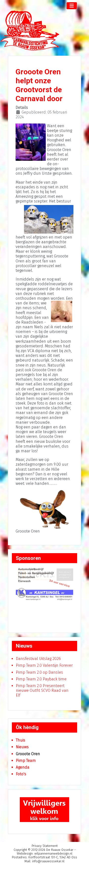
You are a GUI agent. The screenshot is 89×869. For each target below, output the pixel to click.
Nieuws (22, 747)
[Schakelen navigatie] (71, 5)
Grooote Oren (28, 753)
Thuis (20, 740)
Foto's (21, 774)
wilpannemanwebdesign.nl (53, 853)
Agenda (22, 767)
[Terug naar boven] (80, 860)
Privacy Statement (45, 846)
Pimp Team (26, 760)
